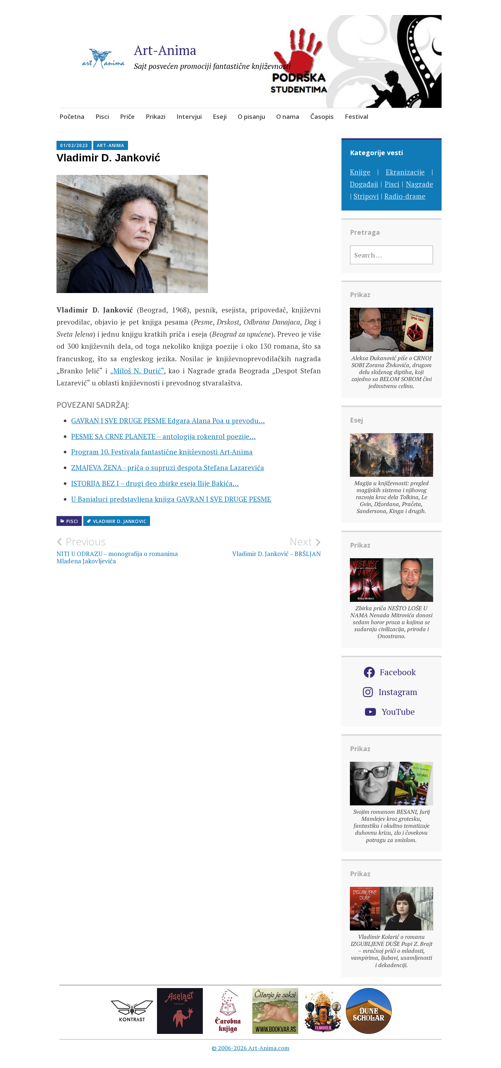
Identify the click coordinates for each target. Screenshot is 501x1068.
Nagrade (419, 184)
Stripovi (366, 196)
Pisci (102, 116)
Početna (71, 116)
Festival (356, 116)
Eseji (220, 116)
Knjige (360, 171)
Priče (127, 116)
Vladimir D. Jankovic (119, 521)
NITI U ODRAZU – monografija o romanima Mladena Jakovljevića (117, 550)
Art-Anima (165, 50)
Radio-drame (404, 196)
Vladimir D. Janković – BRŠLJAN (276, 546)
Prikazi (155, 116)
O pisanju (251, 116)
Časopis (322, 116)
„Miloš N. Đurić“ (137, 370)
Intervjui (189, 116)
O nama (287, 116)
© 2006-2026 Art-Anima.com (250, 1048)
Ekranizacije (405, 171)
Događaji (364, 184)
